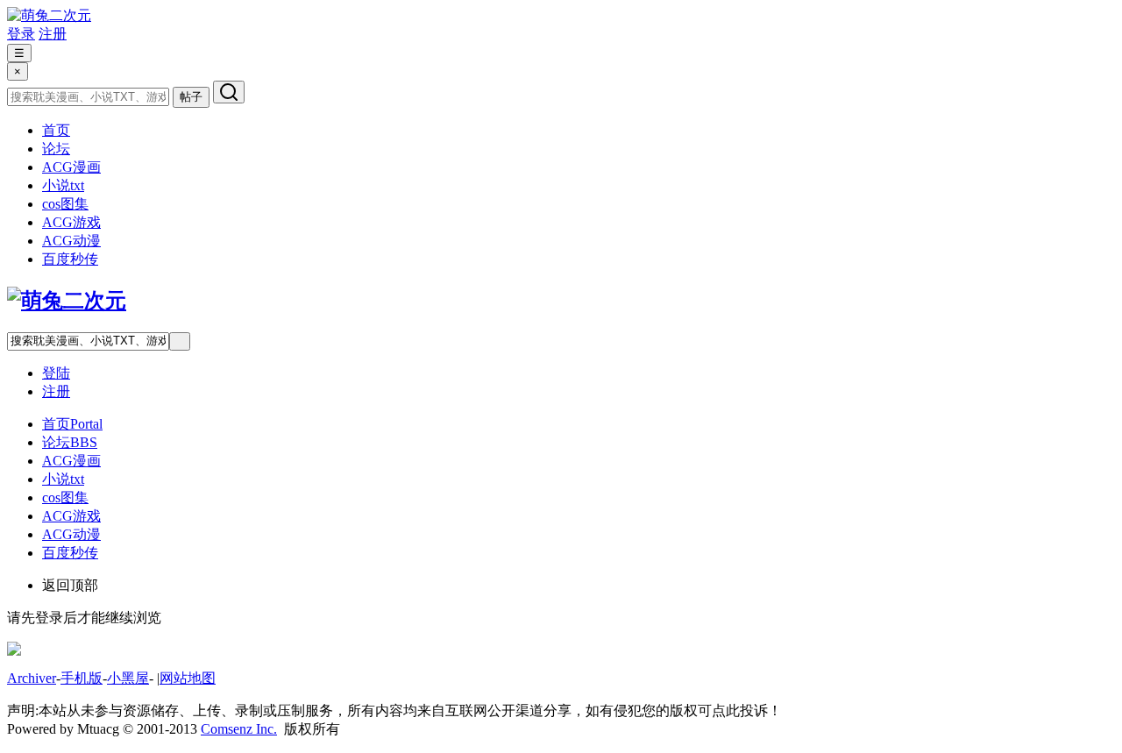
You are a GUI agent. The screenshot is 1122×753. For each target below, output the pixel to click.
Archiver (31, 678)
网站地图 (188, 678)
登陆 (56, 373)
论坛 (56, 148)
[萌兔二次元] (49, 15)
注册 (53, 33)
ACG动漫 (71, 240)
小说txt (63, 185)
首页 (56, 130)
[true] (229, 92)
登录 (21, 33)
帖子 (191, 96)
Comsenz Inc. (239, 728)
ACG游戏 (71, 222)
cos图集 (65, 203)
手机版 (81, 678)
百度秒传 (70, 259)
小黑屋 (128, 678)
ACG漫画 (71, 167)
